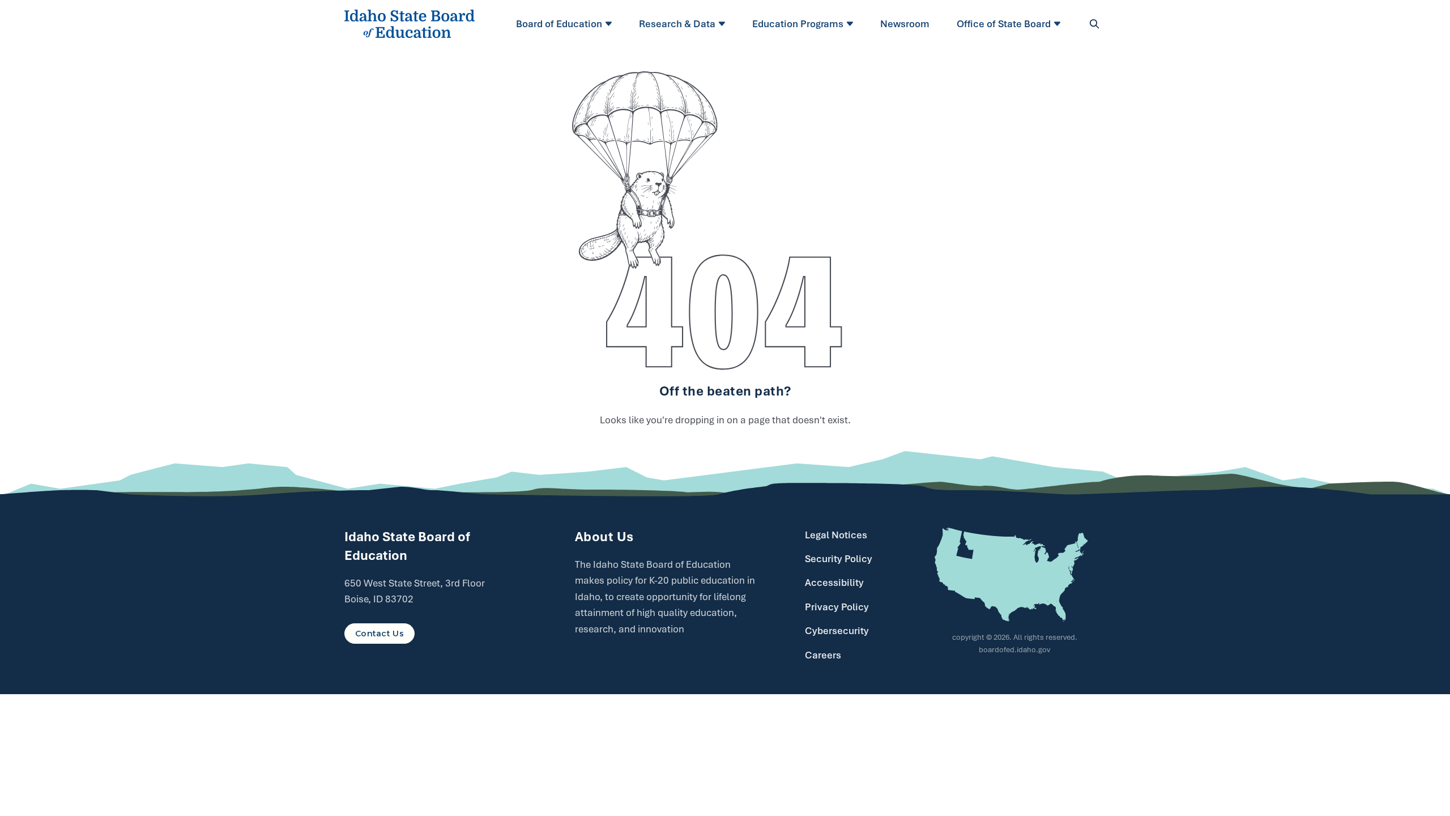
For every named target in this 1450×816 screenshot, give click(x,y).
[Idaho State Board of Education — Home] (409, 24)
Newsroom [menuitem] (904, 24)
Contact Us (379, 633)
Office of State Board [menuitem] (1004, 24)
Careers (823, 655)
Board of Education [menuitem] (559, 24)
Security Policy (838, 558)
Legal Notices (836, 535)
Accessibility (834, 582)
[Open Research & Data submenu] (724, 24)
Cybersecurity (837, 630)
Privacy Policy (837, 607)
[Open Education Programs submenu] (852, 24)
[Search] (1094, 23)
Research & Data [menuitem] (677, 24)
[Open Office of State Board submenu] (1059, 24)
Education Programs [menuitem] (797, 24)
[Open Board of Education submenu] (610, 24)
